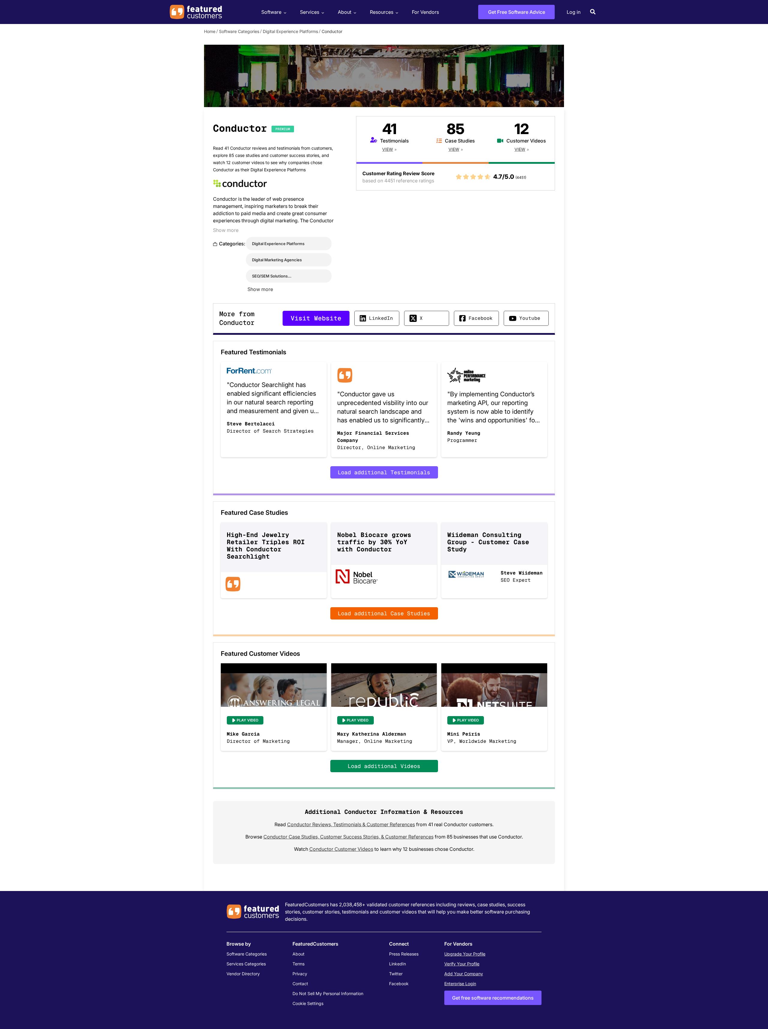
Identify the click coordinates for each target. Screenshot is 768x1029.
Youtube (529, 318)
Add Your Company (463, 973)
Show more (225, 230)
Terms (298, 963)
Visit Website (316, 318)
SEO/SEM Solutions (270, 276)
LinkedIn (381, 318)
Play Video (247, 720)
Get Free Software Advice (516, 12)
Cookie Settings (307, 1003)
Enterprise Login (460, 983)
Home (209, 31)
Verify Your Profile (461, 963)
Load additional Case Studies (384, 613)
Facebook (481, 318)
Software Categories (239, 31)
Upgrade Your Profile (464, 953)
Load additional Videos (384, 766)
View (387, 149)
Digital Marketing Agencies (277, 259)
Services (309, 12)
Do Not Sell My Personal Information (327, 993)
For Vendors (425, 12)
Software (271, 12)
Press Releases (403, 953)
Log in (573, 12)
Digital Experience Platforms (290, 31)
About (344, 12)
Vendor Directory (243, 973)
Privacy (299, 973)
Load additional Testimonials (384, 472)
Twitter (396, 973)
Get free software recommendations (493, 998)
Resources (381, 12)
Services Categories (246, 963)
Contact (300, 983)
